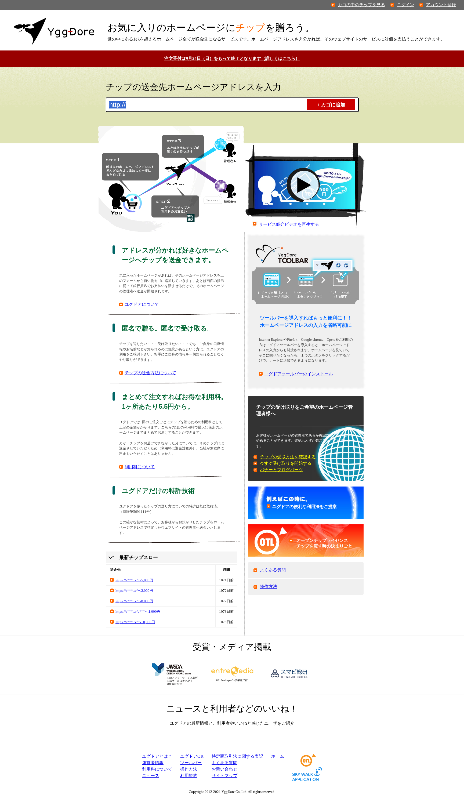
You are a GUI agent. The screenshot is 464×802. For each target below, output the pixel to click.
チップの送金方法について (150, 373)
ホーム (277, 756)
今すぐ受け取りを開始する (285, 463)
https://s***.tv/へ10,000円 (135, 622)
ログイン (405, 4)
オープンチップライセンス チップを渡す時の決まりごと (324, 543)
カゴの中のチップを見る (361, 4)
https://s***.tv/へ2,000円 (134, 591)
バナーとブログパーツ (281, 469)
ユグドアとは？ (157, 756)
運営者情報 (153, 762)
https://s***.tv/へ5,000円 (134, 580)
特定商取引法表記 (237, 756)
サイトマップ (224, 775)
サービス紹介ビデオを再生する (289, 224)
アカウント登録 (441, 4)
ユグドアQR (192, 756)
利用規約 (188, 775)
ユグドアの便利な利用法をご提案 (304, 506)
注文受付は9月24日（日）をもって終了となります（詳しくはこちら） (232, 58)
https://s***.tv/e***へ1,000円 (137, 611)
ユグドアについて (142, 304)
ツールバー (191, 762)
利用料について (140, 466)
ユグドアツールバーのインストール (298, 374)
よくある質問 (273, 570)
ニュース (150, 775)
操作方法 (268, 586)
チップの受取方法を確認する (288, 457)
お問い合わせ (224, 769)
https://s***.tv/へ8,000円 (134, 601)
